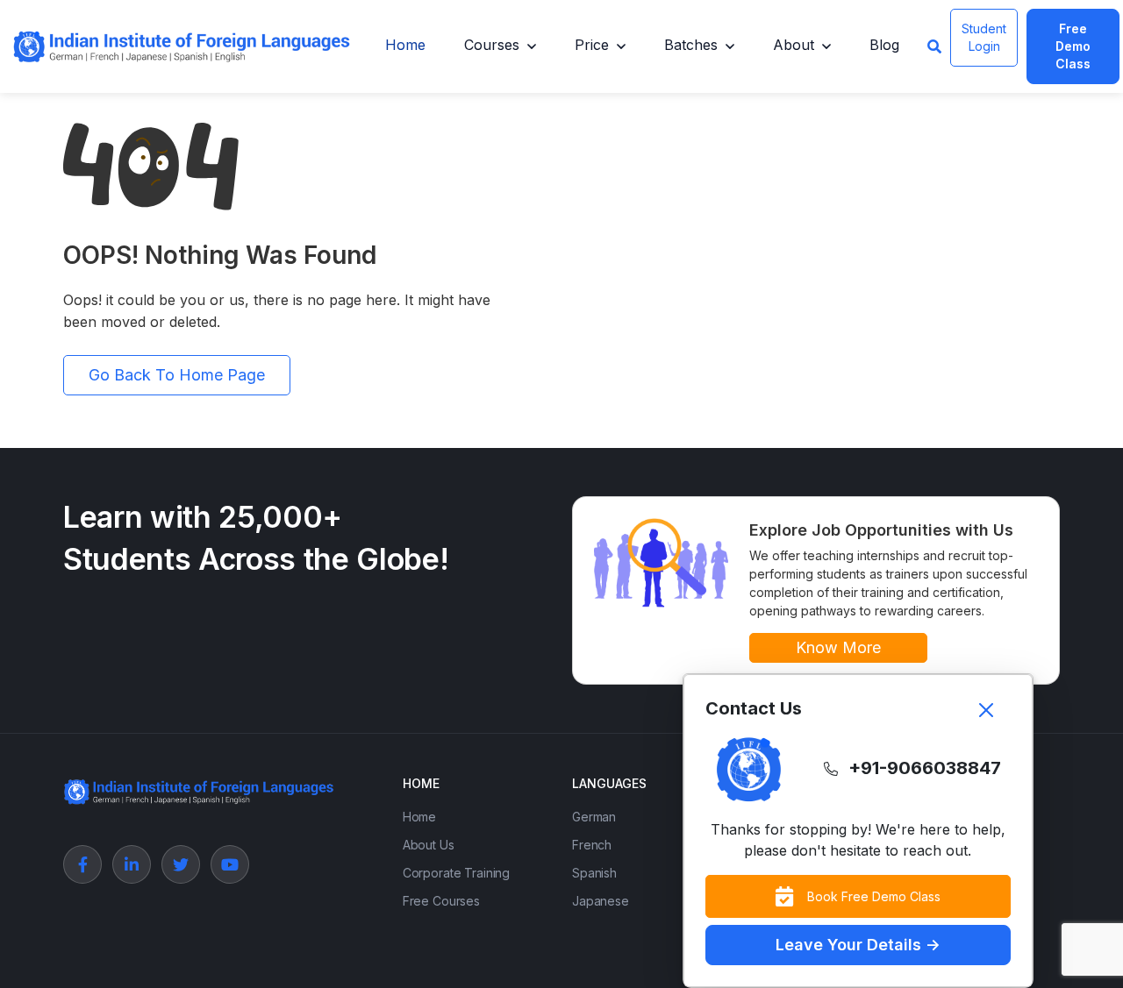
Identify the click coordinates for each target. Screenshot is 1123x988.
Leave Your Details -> (858, 944)
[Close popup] (986, 710)
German (594, 816)
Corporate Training (456, 872)
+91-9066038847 (924, 767)
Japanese (600, 900)
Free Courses (441, 900)
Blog (884, 44)
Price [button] (592, 44)
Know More (838, 647)
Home (405, 44)
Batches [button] (691, 44)
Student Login (984, 37)
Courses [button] (491, 44)
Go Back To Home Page (177, 375)
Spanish (594, 872)
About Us (428, 844)
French (592, 844)
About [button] (793, 44)
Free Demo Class (1073, 46)
